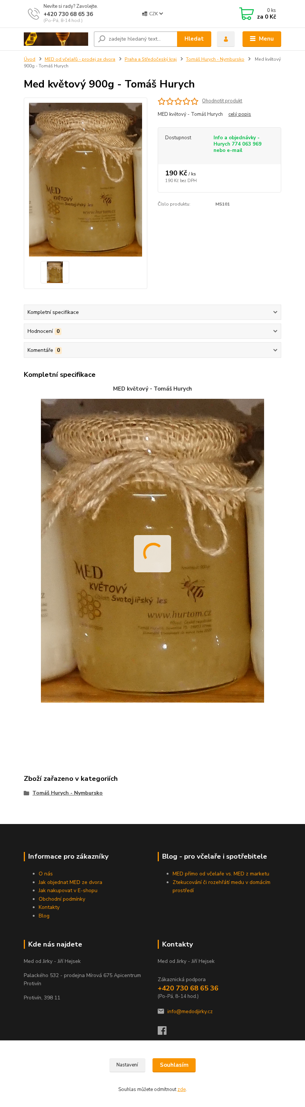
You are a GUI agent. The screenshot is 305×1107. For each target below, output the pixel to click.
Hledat (194, 38)
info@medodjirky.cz (190, 1011)
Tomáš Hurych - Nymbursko (215, 59)
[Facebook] (165, 1032)
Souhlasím (174, 1065)
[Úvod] (56, 39)
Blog (44, 915)
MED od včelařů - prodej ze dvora (80, 59)
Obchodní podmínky (62, 899)
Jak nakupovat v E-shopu (68, 890)
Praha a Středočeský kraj (151, 59)
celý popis (239, 114)
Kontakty (49, 907)
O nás (46, 873)
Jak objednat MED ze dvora (70, 882)
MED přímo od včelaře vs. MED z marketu (221, 873)
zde (181, 1089)
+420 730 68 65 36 (68, 14)
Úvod (29, 59)
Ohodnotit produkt (222, 101)
